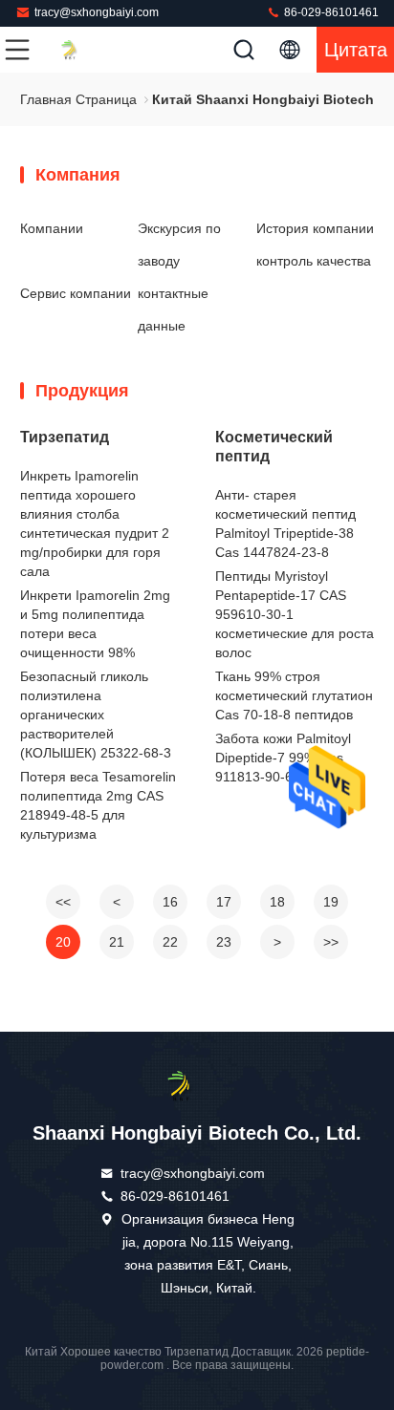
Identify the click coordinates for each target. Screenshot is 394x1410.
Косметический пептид (274, 446)
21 (116, 942)
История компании (315, 228)
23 (223, 942)
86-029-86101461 (330, 12)
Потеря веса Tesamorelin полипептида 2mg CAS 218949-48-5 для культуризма (98, 805)
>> (331, 942)
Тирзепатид (64, 437)
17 (223, 901)
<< (63, 901)
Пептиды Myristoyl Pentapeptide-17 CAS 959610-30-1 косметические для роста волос (294, 614)
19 (331, 901)
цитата (355, 49)
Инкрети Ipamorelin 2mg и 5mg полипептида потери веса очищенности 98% (95, 624)
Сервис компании (75, 293)
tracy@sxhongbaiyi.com (96, 12)
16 (170, 901)
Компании (51, 228)
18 (277, 901)
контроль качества (313, 260)
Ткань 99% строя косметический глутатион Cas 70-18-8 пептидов (294, 695)
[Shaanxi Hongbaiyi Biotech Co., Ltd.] (80, 50)
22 (170, 942)
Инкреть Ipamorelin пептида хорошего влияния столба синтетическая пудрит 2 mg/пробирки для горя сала (94, 523)
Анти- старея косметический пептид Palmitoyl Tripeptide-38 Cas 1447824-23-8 (285, 523)
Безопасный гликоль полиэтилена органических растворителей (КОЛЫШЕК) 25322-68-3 (95, 714)
